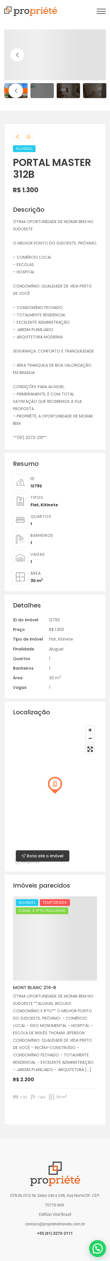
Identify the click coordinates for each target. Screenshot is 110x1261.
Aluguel (56, 649)
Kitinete (49, 505)
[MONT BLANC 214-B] (55, 938)
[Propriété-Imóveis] (31, 11)
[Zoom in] (90, 730)
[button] (97, 1248)
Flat (34, 505)
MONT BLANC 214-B (34, 987)
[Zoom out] (90, 738)
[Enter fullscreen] (90, 749)
